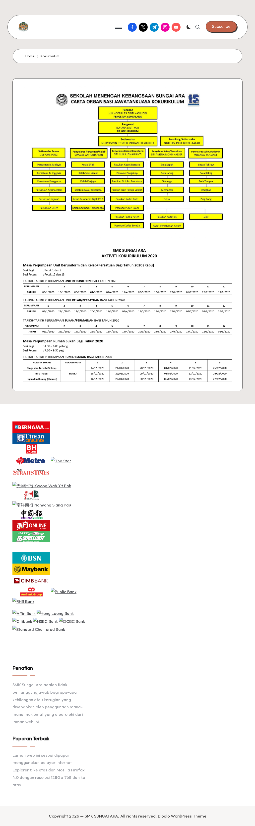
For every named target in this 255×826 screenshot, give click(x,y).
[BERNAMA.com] (31, 426)
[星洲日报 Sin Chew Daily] (31, 494)
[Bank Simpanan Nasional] (31, 557)
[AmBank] (31, 590)
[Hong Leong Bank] (55, 612)
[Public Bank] (63, 590)
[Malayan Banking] (31, 568)
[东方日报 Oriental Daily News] (31, 524)
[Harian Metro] (31, 460)
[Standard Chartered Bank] (38, 628)
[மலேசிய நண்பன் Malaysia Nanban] (31, 536)
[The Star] (61, 460)
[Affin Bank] (24, 612)
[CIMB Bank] (31, 579)
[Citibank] (22, 620)
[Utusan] (31, 437)
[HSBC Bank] (45, 620)
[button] (221, 26)
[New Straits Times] (31, 471)
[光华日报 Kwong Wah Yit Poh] (41, 485)
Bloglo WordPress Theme (182, 816)
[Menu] (118, 27)
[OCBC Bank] (72, 620)
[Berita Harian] (31, 449)
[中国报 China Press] (31, 513)
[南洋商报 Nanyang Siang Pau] (41, 504)
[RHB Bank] (23, 600)
